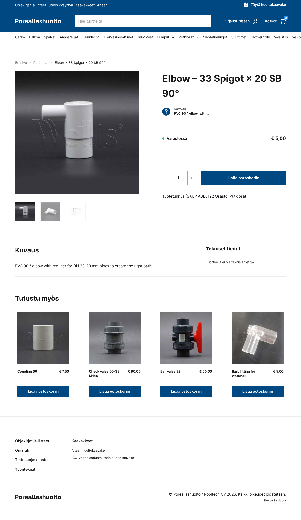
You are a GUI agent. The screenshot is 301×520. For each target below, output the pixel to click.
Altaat (102, 5)
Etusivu (21, 63)
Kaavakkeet (85, 5)
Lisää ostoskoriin (243, 177)
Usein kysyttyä (60, 5)
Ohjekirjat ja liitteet (30, 5)
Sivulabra (280, 500)
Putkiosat (40, 63)
